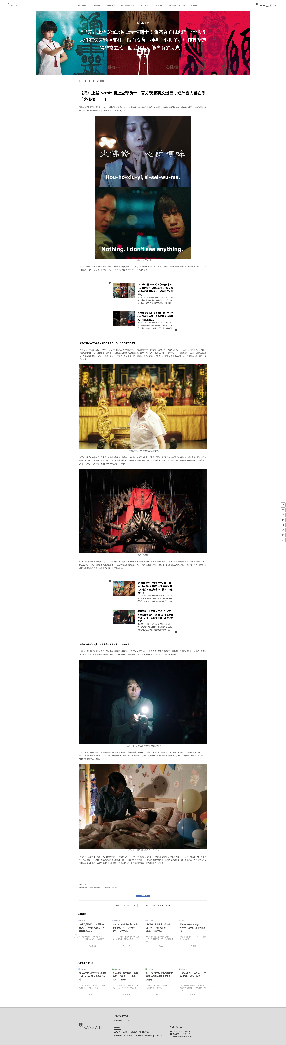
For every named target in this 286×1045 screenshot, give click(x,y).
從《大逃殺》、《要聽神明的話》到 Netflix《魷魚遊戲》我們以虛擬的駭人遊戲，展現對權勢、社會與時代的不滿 (155, 587)
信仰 (140, 905)
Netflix (160, 905)
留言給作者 (143, 895)
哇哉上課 (134, 1032)
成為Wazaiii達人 (129, 1036)
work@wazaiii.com (185, 1031)
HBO (168, 905)
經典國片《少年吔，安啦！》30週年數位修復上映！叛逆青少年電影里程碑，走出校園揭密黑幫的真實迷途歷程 (155, 616)
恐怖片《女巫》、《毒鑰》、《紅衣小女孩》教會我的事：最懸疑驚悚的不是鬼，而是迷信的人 (155, 316)
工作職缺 (128, 1021)
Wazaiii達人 (125, 1032)
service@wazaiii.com (186, 1034)
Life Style (126, 905)
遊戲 (153, 905)
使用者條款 (139, 1036)
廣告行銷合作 (118, 1021)
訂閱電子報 (158, 1036)
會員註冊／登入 (144, 1032)
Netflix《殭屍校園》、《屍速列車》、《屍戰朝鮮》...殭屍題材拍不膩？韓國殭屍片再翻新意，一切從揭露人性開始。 (155, 289)
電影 (146, 905)
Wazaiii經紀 (118, 1036)
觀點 (117, 905)
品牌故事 (117, 1032)
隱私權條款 (149, 1036)
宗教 (134, 905)
